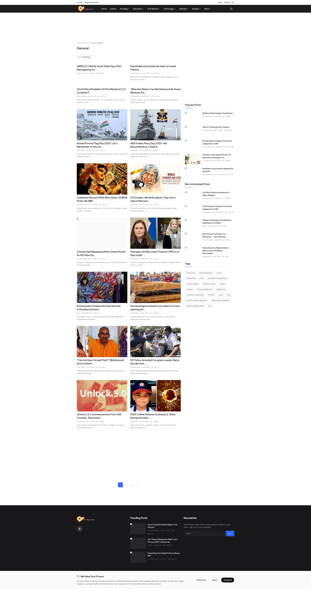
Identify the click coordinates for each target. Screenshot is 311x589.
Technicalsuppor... (154, 530)
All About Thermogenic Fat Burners (217, 113)
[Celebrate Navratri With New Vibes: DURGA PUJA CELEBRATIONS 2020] (102, 179)
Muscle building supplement (197, 300)
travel (219, 273)
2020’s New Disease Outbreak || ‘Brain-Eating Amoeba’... (153, 416)
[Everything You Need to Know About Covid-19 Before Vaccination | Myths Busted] (192, 251)
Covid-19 (211, 295)
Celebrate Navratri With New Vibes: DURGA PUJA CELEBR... (102, 199)
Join (230, 533)
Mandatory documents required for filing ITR (217, 169)
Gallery (113, 9)
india (221, 295)
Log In (219, 2)
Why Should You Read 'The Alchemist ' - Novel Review (214, 235)
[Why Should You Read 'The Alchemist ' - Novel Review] (192, 238)
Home (104, 9)
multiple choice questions (217, 278)
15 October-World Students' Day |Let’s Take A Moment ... (153, 199)
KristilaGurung (81, 259)
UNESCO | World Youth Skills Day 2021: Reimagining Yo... (99, 68)
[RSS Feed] (80, 529)
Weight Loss (221, 289)
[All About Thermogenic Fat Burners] (192, 117)
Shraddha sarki (153, 559)
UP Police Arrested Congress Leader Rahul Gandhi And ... (154, 361)
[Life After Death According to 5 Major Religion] (192, 196)
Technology (169, 9)
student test (191, 278)
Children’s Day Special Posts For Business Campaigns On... (216, 156)
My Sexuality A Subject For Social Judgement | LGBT (217, 142)
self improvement (205, 273)
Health (222, 284)
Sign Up (227, 2)
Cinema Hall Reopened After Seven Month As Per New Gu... (101, 253)
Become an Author (92, 2)
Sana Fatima (81, 150)
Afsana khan (81, 73)
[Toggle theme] (233, 2)
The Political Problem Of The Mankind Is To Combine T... (101, 91)
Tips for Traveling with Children (215, 127)
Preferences (201, 580)
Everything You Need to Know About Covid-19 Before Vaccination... (215, 250)
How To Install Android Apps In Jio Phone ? (162, 525)
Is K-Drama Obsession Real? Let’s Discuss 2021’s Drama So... (162, 540)
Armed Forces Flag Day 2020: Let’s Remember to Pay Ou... (97, 145)
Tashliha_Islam (135, 96)
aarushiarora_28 (208, 174)
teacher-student (192, 284)
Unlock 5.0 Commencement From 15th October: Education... (99, 416)
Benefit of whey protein (195, 306)
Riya (78, 313)
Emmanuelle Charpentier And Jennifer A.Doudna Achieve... (99, 307)
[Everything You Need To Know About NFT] (138, 557)
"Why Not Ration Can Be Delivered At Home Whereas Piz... (155, 91)
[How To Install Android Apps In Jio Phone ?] (138, 528)
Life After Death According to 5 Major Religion (215, 193)
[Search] (231, 9)
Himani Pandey (135, 73)
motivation (191, 273)
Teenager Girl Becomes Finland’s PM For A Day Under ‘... (154, 253)
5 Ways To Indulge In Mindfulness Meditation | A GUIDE (216, 221)
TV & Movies (152, 9)
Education (137, 9)
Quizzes (195, 9)
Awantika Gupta (82, 205)
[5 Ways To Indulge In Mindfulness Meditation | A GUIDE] (192, 224)
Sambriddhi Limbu (208, 147)
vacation (190, 289)
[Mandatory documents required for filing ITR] (192, 172)
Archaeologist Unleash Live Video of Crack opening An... (155, 307)
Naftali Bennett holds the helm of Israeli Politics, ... (153, 68)
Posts (85, 43)
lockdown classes (209, 284)
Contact (80, 2)
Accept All (228, 580)
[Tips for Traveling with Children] (192, 131)
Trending (124, 9)
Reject (214, 580)
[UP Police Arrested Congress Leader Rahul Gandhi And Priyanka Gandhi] (155, 341)
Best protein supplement (221, 300)
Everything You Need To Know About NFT (164, 554)
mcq (201, 278)
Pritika (204, 226)
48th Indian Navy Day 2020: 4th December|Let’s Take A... (148, 145)
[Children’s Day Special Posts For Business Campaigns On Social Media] (192, 158)
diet (228, 295)
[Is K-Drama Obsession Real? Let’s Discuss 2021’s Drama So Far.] (138, 543)
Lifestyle (182, 9)
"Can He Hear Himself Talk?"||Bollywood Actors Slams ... (100, 361)
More (206, 9)
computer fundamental (195, 295)
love (209, 306)
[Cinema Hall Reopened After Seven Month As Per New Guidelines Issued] (102, 233)
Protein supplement (205, 289)
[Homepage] (86, 8)
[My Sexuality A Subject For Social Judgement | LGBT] (192, 144)
